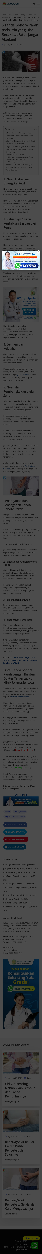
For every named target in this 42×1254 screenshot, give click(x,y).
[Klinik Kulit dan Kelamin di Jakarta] (21, 260)
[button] (21, 627)
